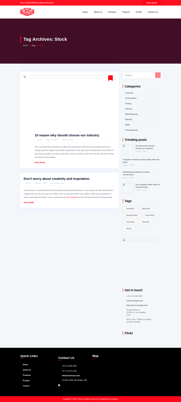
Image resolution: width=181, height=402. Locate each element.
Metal (127, 125)
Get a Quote (152, 3)
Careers (26, 386)
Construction (131, 98)
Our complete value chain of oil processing (147, 185)
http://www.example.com (137, 305)
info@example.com (134, 301)
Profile (139, 12)
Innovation (55, 183)
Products (112, 12)
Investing (130, 222)
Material (128, 119)
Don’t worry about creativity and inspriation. (57, 179)
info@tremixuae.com (71, 375)
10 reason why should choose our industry (67, 135)
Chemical (129, 93)
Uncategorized (131, 130)
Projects (126, 12)
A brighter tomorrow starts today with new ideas (141, 160)
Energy (128, 103)
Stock (71, 140)
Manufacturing (131, 114)
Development (132, 215)
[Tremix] (27, 12)
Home (85, 12)
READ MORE (40, 163)
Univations (114, 399)
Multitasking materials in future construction (136, 173)
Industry (128, 109)
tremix (39, 140)
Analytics (130, 208)
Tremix (80, 399)
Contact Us (153, 12)
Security (65, 140)
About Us (98, 12)
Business (146, 208)
